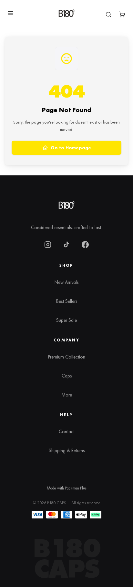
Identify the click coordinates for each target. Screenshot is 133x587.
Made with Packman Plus (67, 488)
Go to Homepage (71, 147)
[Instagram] (47, 245)
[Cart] (122, 14)
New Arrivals (66, 282)
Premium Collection (66, 357)
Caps (67, 376)
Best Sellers (66, 301)
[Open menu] (10, 13)
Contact (67, 431)
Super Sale (66, 320)
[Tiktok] (66, 245)
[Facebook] (85, 245)
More (66, 395)
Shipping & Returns (67, 450)
